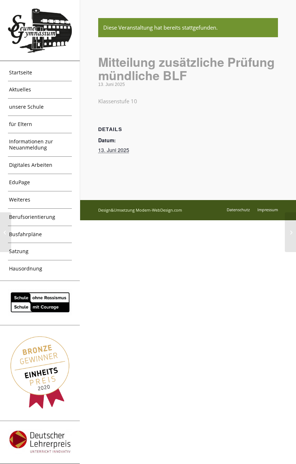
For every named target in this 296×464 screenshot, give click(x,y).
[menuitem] (40, 73)
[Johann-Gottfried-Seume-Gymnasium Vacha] (40, 30)
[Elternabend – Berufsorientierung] (5, 232)
